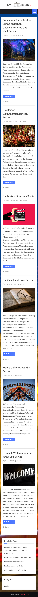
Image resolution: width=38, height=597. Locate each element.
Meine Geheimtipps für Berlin (15, 570)
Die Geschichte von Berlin (18, 280)
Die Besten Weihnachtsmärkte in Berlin (15, 113)
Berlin (7, 102)
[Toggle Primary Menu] (34, 11)
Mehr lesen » (9, 96)
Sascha (20, 35)
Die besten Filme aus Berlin (19, 196)
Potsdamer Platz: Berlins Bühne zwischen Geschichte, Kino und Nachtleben (16, 550)
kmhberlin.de (24, 594)
